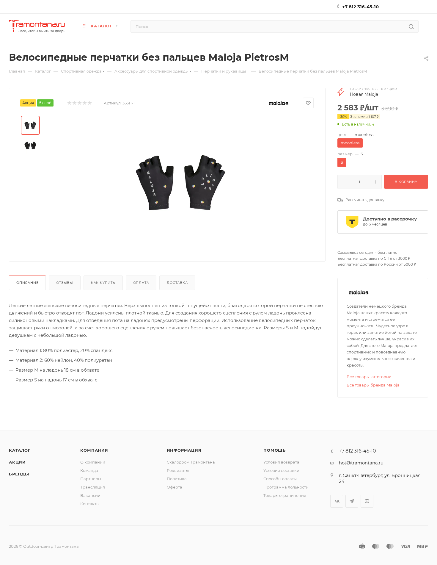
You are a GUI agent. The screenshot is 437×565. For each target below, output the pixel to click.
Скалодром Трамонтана (191, 462)
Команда (89, 470)
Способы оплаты (280, 478)
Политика (177, 478)
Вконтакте (336, 501)
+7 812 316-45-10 (360, 7)
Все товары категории (369, 376)
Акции (17, 462)
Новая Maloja (364, 94)
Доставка (177, 283)
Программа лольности (286, 487)
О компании (92, 462)
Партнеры (90, 478)
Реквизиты (178, 470)
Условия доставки (281, 470)
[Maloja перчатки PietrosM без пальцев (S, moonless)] (180, 183)
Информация (184, 450)
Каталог (20, 450)
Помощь (274, 450)
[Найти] (411, 26)
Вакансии (90, 495)
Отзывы (64, 283)
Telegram (351, 501)
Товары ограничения (284, 495)
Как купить (103, 283)
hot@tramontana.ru (361, 463)
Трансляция (92, 487)
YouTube (367, 501)
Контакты (89, 503)
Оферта (174, 487)
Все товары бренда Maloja (373, 385)
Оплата (141, 283)
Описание (27, 283)
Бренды (19, 474)
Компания (94, 450)
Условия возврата (281, 462)
